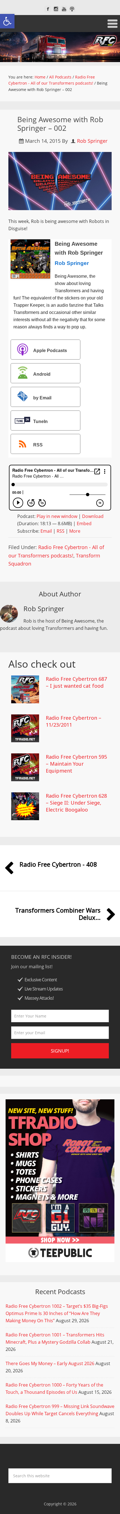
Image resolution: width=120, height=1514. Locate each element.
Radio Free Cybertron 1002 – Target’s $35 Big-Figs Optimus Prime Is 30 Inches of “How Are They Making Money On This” (57, 1313)
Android (42, 374)
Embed (84, 523)
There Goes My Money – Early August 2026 (50, 1363)
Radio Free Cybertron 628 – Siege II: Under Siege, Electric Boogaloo (76, 802)
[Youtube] (64, 9)
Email (46, 531)
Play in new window (57, 516)
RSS (38, 445)
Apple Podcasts (50, 350)
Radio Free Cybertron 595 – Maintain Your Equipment (76, 763)
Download (93, 516)
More (74, 531)
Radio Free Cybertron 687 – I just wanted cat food (76, 682)
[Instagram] (55, 9)
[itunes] (72, 9)
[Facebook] (47, 9)
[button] (7, 21)
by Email (42, 397)
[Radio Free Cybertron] (60, 47)
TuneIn (40, 421)
